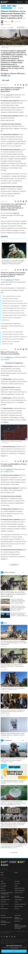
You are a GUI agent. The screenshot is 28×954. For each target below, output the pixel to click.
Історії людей (18, 899)
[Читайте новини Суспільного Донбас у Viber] (9, 937)
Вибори (3, 888)
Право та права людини (5, 897)
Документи (18, 921)
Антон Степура (7, 24)
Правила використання (18, 918)
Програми (3, 924)
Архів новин (18, 915)
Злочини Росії (4, 904)
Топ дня (17, 908)
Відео (2, 874)
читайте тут (5, 75)
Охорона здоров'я (19, 890)
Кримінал (3, 883)
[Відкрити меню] (27, 2)
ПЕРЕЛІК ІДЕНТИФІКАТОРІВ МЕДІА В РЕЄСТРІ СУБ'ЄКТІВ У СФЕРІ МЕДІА (21, 926)
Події (2, 881)
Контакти (3, 915)
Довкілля (3, 890)
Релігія (16, 902)
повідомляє (9, 95)
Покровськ (3, 5)
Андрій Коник (7, 21)
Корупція (17, 881)
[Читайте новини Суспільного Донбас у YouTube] (7, 937)
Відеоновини (4, 908)
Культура (17, 883)
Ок (14, 951)
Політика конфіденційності (5, 921)
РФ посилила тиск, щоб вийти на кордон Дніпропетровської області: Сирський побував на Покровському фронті (13, 261)
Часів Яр (14, 5)
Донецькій (21, 51)
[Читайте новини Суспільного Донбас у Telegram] (12, 937)
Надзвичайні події (20, 888)
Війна (2, 872)
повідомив (16, 213)
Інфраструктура (19, 892)
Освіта (16, 886)
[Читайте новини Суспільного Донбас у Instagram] (4, 937)
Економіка (4, 886)
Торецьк (9, 5)
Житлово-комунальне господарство (7, 893)
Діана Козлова (17, 21)
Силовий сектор (5, 899)
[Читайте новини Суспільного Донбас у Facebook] (2, 937)
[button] (15, 85)
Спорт (2, 906)
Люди (16, 872)
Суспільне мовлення (6, 917)
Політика (3, 902)
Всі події (5, 80)
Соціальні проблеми (20, 904)
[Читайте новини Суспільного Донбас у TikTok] (15, 937)
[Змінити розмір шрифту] (26, 27)
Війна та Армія (18, 906)
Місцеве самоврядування (19, 897)
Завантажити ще (14, 564)
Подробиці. (4, 236)
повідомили (9, 280)
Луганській (7, 53)
